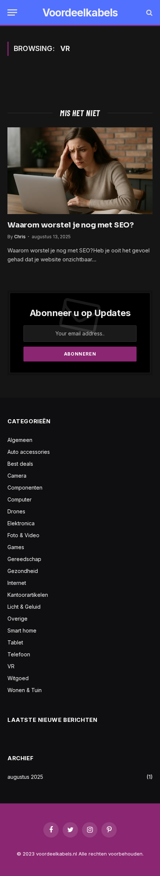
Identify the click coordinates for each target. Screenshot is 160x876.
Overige (17, 618)
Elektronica (21, 523)
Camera (16, 475)
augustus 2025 (25, 777)
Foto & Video (23, 535)
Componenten (24, 487)
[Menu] (12, 12)
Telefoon (18, 654)
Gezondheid (22, 571)
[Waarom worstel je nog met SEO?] (80, 170)
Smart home (21, 630)
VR (11, 666)
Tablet (15, 642)
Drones (16, 511)
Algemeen (19, 440)
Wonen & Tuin (24, 690)
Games (15, 547)
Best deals (20, 464)
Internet (16, 583)
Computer (19, 499)
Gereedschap (24, 559)
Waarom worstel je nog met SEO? (70, 225)
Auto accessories (28, 452)
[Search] (149, 12)
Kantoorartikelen (27, 595)
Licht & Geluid (24, 606)
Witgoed (18, 678)
